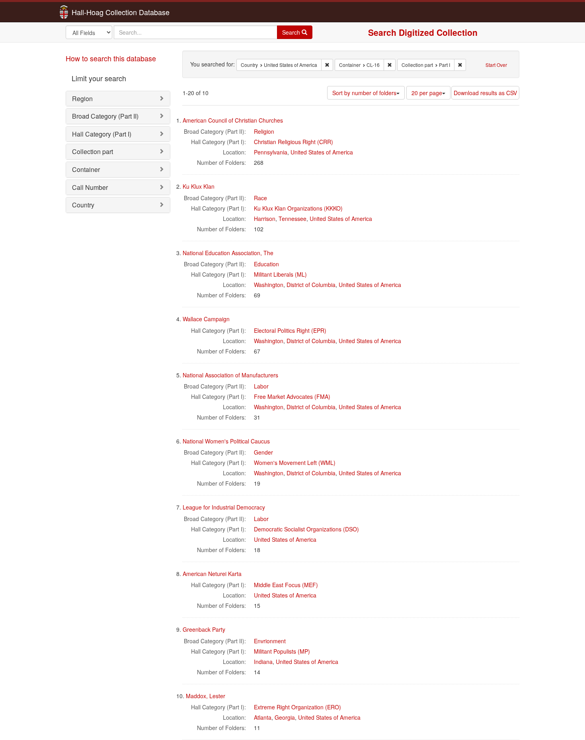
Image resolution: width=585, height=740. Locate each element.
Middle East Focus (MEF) (286, 585)
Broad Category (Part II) (105, 116)
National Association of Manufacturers (230, 375)
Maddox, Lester (205, 696)
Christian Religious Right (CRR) (293, 142)
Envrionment (270, 641)
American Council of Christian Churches (233, 120)
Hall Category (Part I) (101, 134)
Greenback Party (204, 629)
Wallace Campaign (206, 319)
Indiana (263, 662)
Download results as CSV (485, 93)
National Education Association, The (228, 253)
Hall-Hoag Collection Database (95, 12)
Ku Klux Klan (198, 186)
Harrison (264, 219)
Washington (268, 285)
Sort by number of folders (364, 93)
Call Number (90, 187)
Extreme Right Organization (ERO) (297, 707)
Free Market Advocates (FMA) (292, 396)
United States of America (322, 152)
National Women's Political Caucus (226, 441)
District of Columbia (311, 285)
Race (260, 198)
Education (266, 264)
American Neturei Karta (212, 574)
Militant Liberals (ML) (280, 274)
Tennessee (292, 219)
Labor (261, 386)
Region (82, 98)
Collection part (92, 151)
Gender (263, 452)
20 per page (426, 93)
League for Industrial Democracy (224, 507)
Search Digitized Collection (423, 32)
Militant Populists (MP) (282, 651)
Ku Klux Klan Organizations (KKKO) (298, 208)
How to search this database (111, 58)
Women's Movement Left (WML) (294, 463)
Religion (264, 131)
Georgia (285, 717)
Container (86, 169)
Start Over (496, 64)
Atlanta (262, 717)
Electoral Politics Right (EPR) (290, 330)
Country (83, 204)
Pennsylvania (270, 152)
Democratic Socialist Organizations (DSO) (306, 529)
